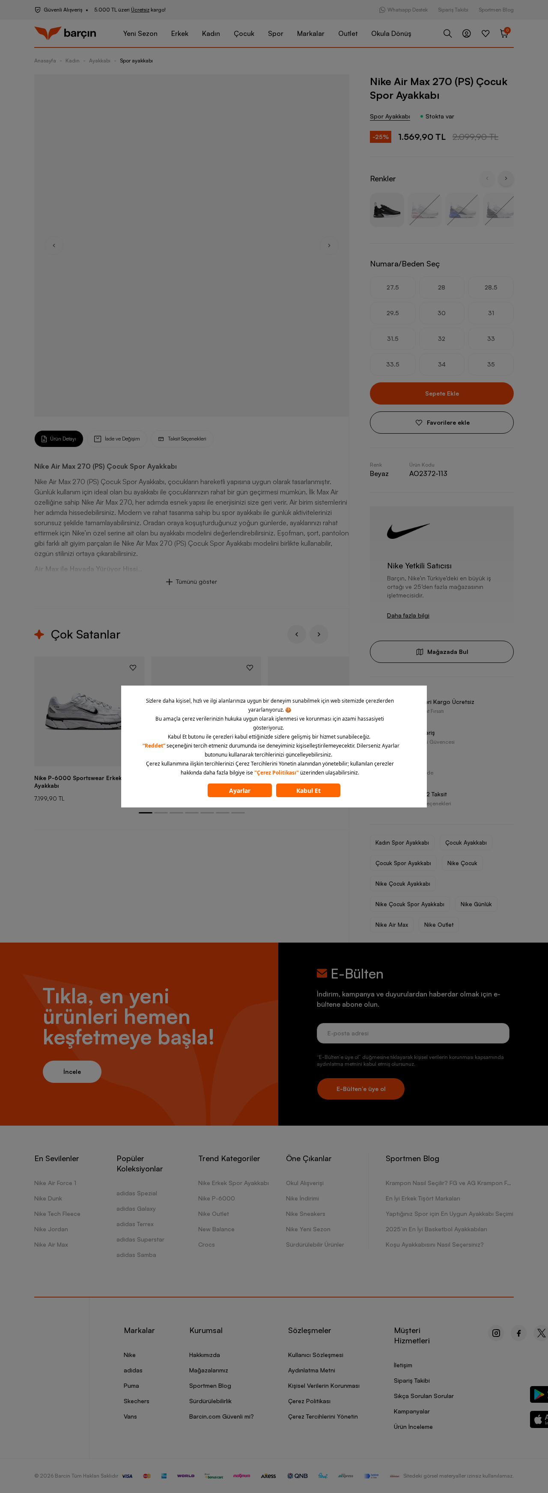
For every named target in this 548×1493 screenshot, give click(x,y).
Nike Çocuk (462, 863)
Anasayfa (45, 60)
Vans (130, 1416)
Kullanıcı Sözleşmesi (315, 1354)
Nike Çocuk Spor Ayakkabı (409, 904)
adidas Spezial (136, 1193)
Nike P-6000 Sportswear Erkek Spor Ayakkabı (85, 782)
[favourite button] (132, 667)
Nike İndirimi (302, 1198)
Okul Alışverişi (305, 1182)
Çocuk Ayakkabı (466, 842)
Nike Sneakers (305, 1213)
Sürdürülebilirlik (210, 1400)
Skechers (136, 1400)
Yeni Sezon (140, 33)
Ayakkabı (99, 60)
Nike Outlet (438, 924)
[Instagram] (496, 1333)
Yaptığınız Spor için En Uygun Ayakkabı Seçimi (449, 1213)
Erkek (179, 33)
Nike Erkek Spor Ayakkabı (233, 1182)
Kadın (211, 33)
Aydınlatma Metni (311, 1370)
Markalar (311, 33)
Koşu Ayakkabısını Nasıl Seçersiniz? (435, 1244)
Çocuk (244, 33)
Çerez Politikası (309, 1400)
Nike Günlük (476, 904)
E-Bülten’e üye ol (361, 1088)
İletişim (403, 1365)
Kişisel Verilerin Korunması (324, 1385)
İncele (72, 1071)
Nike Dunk (48, 1198)
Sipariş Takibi (453, 9)
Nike (130, 1354)
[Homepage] (65, 34)
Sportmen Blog (496, 9)
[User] (467, 33)
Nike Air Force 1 (55, 1182)
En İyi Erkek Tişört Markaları (423, 1198)
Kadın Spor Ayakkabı (402, 842)
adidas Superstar (140, 1239)
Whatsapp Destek (407, 9)
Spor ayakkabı (136, 60)
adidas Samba (136, 1254)
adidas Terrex (135, 1223)
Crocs (206, 1244)
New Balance (216, 1229)
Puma (131, 1385)
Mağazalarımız (208, 1370)
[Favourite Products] (485, 33)
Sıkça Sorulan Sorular (424, 1395)
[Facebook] (519, 1333)
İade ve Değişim (122, 438)
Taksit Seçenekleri (187, 438)
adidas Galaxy (136, 1208)
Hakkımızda (204, 1354)
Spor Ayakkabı (390, 116)
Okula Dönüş (391, 33)
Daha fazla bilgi (408, 615)
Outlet (347, 33)
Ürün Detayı (63, 438)
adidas (133, 1370)
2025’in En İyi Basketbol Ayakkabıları (436, 1229)
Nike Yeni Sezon (308, 1229)
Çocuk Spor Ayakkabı (403, 863)
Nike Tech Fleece (57, 1213)
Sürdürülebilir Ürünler (315, 1244)
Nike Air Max (391, 924)
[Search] (448, 33)
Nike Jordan (51, 1229)
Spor (275, 33)
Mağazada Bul (447, 651)
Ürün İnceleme (413, 1426)
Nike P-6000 (216, 1198)
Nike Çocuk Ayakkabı (402, 883)
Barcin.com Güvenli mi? (221, 1416)
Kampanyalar (412, 1411)
